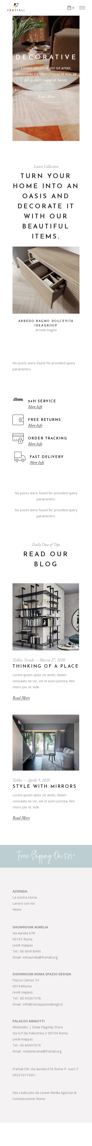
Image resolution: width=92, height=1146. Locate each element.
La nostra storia (25, 897)
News (17, 909)
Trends (29, 659)
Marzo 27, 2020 (52, 659)
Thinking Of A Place (46, 666)
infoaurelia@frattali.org (40, 957)
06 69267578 (30, 998)
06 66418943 (30, 951)
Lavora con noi (24, 903)
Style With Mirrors (45, 786)
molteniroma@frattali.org (42, 1051)
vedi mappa (22, 945)
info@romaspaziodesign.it (43, 1004)
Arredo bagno (46, 330)
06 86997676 (30, 1045)
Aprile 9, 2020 (38, 780)
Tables (17, 659)
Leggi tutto (46, 308)
